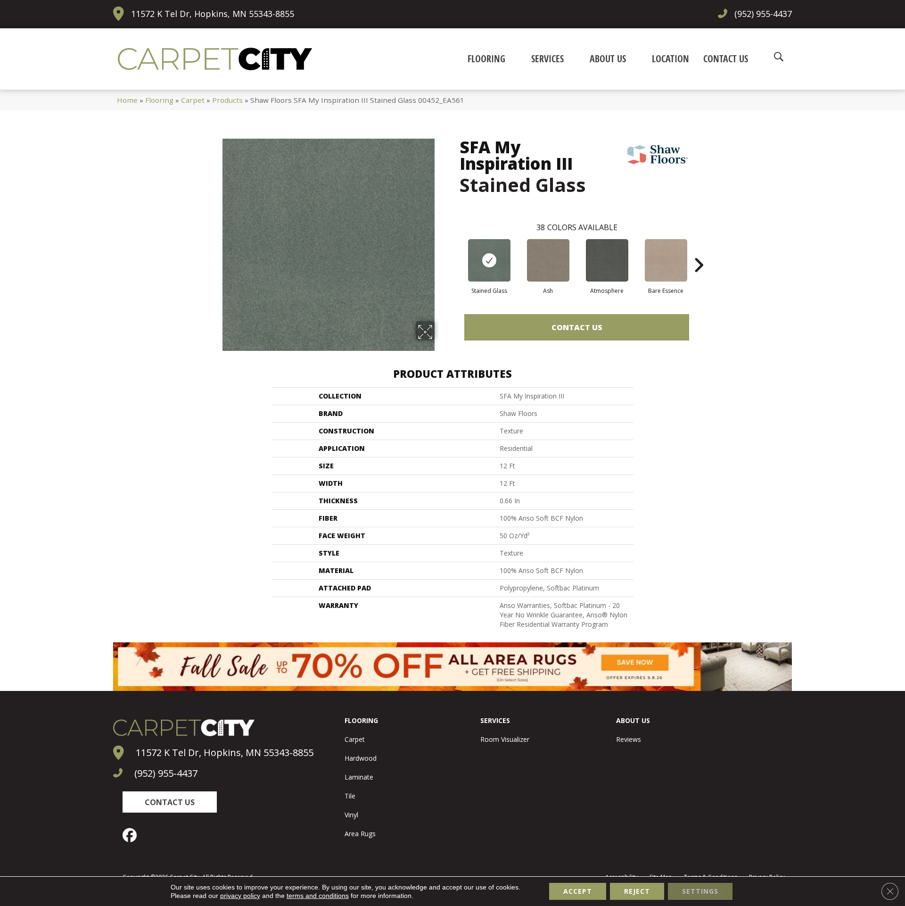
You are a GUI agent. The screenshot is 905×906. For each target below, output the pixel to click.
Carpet (193, 100)
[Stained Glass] (489, 260)
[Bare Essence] (666, 260)
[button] (170, 802)
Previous (455, 251)
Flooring (159, 100)
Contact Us (576, 327)
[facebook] (132, 835)
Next (698, 251)
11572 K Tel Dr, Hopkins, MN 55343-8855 (212, 13)
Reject (637, 891)
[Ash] (548, 260)
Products (227, 100)
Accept (577, 891)
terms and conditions (318, 895)
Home (127, 100)
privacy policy (240, 895)
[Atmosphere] (607, 260)
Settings (700, 891)
